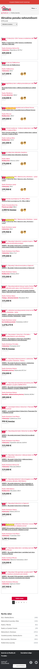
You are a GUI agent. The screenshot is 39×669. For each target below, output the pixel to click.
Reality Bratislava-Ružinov (9, 368)
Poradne (4, 656)
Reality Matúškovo (7, 93)
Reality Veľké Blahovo (8, 489)
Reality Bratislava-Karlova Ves (10, 48)
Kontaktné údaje (26, 653)
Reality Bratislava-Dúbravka (10, 582)
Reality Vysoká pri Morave (9, 558)
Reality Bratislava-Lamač (9, 184)
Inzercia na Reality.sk (8, 653)
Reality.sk (5, 13)
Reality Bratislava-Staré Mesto (11, 251)
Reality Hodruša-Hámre (8, 296)
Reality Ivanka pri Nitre (8, 138)
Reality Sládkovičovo (8, 69)
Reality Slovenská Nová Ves (9, 205)
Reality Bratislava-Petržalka (10, 344)
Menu (33, 8)
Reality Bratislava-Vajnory (9, 272)
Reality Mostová (6, 114)
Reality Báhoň (6, 158)
